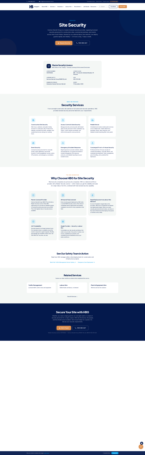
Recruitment (77, 6)
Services (52, 6)
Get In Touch (65, 328)
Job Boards (86, 6)
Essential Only (107, 453)
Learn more (46, 453)
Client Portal (99, 1)
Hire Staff (122, 6)
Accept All (115, 453)
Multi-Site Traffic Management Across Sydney (62, 262)
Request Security (65, 43)
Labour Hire (68, 6)
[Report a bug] (141, 443)
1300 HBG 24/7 (82, 43)
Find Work (113, 6)
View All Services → (72, 296)
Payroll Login (106, 1)
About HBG (44, 6)
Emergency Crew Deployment (85, 262)
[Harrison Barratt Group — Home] (34, 6)
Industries (60, 6)
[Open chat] (141, 446)
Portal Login (115, 1)
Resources (93, 6)
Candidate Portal (91, 1)
